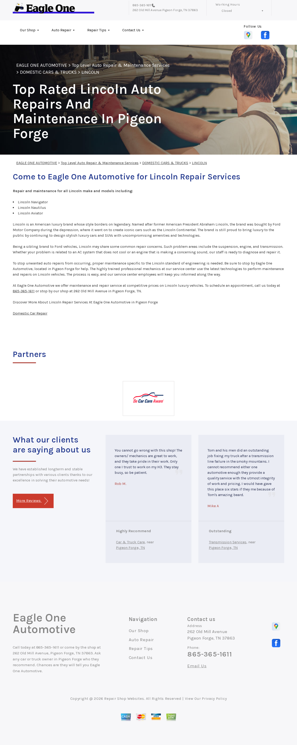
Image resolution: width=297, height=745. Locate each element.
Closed (227, 11)
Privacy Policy (214, 698)
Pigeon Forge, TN (130, 547)
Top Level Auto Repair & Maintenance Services (121, 65)
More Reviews (29, 500)
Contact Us (131, 30)
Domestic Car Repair (30, 313)
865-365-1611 (141, 5)
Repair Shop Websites (124, 698)
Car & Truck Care (130, 542)
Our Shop (28, 30)
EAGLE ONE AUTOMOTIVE (41, 65)
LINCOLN (90, 72)
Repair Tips (96, 30)
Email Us (197, 666)
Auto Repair (61, 30)
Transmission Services (227, 542)
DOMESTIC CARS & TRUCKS (48, 72)
